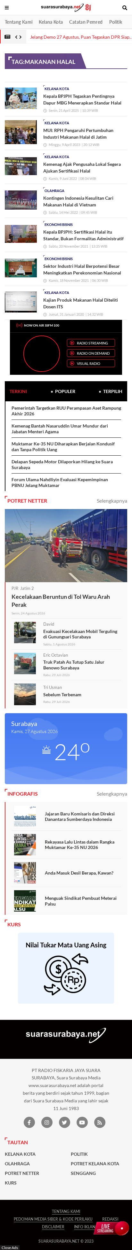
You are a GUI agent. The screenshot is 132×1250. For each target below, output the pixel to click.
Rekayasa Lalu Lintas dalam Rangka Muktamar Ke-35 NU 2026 (79, 844)
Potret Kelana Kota (95, 1163)
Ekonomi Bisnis (59, 224)
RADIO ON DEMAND (93, 353)
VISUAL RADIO (88, 363)
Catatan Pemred (86, 22)
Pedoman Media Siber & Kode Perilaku (53, 1219)
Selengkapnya (112, 501)
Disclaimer (53, 1227)
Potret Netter (22, 1173)
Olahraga (54, 191)
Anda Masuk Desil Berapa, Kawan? (79, 873)
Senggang (83, 1173)
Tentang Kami (18, 22)
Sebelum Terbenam (62, 694)
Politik (115, 22)
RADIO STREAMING (92, 343)
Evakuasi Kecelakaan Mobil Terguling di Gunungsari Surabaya (80, 634)
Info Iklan (84, 1227)
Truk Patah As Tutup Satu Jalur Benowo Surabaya (73, 664)
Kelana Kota (51, 22)
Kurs (11, 1182)
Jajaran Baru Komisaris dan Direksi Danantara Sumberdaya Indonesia (80, 816)
